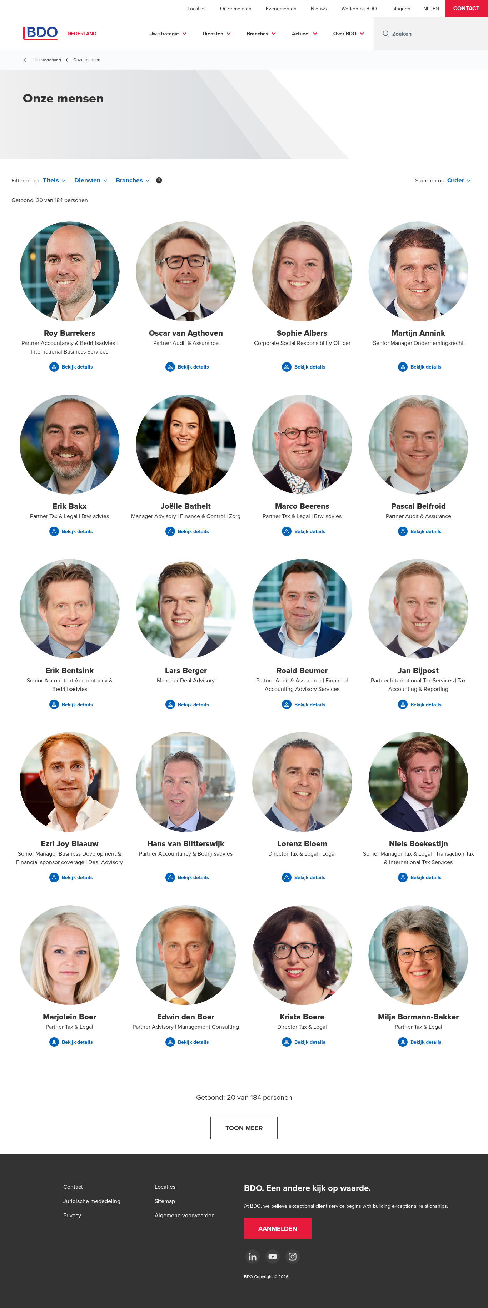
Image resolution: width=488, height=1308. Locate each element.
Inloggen (400, 8)
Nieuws (319, 8)
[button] (466, 8)
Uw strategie (164, 33)
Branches (257, 33)
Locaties (197, 8)
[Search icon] (385, 33)
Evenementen (281, 8)
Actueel (301, 33)
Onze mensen (236, 8)
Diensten (213, 33)
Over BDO (345, 33)
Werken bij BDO (359, 8)
